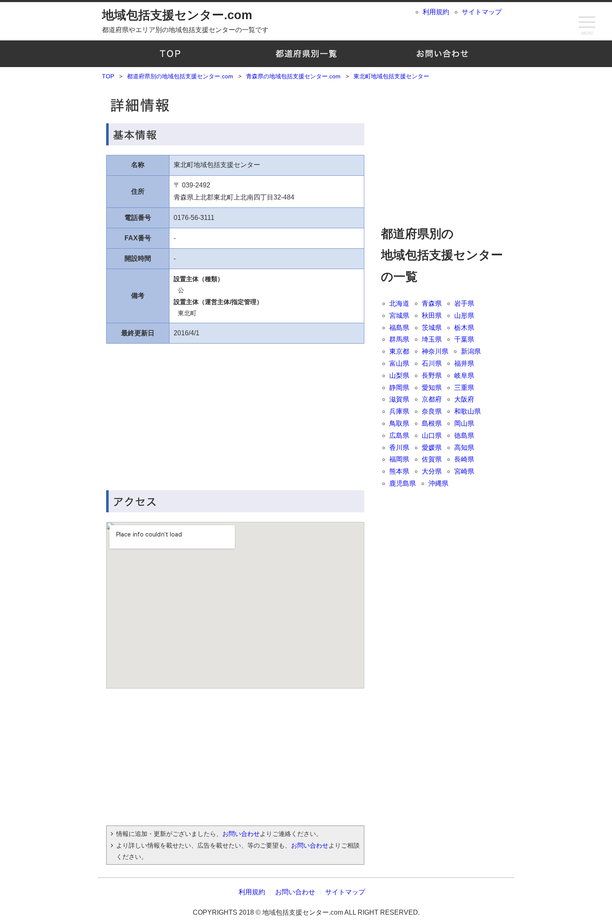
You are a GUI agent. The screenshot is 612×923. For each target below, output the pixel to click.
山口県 (432, 435)
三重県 (464, 387)
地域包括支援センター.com (177, 15)
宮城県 (399, 315)
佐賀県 (432, 459)
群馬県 (399, 339)
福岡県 (399, 459)
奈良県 (432, 411)
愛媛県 (432, 447)
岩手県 (464, 303)
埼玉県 (432, 339)
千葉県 (464, 339)
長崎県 (464, 459)
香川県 (399, 447)
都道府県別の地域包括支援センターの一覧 (306, 53)
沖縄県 (438, 483)
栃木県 (464, 327)
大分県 (432, 471)
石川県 (432, 363)
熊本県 (399, 471)
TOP (170, 53)
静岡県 (399, 387)
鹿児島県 (402, 483)
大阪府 (464, 399)
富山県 (399, 363)
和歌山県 (467, 411)
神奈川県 (435, 351)
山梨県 (399, 375)
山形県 (464, 315)
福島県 (399, 327)
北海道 (399, 303)
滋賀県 (399, 399)
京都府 (432, 399)
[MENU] (587, 23)
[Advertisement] (170, 412)
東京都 (399, 351)
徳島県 (464, 435)
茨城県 (432, 327)
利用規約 (436, 11)
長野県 (432, 375)
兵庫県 (399, 411)
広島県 (399, 435)
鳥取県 (399, 423)
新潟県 (471, 351)
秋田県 (432, 315)
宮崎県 (464, 471)
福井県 (464, 363)
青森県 (432, 303)
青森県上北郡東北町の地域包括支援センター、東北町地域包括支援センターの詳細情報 (235, 103)
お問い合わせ (442, 53)
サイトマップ (482, 11)
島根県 (432, 423)
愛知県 (432, 387)
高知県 (464, 447)
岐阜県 (464, 375)
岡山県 (464, 423)
